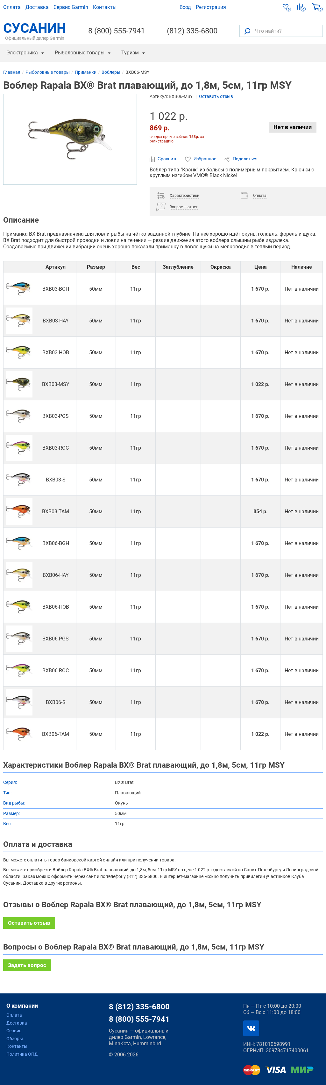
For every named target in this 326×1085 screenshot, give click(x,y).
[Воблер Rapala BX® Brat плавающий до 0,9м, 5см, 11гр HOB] (19, 352)
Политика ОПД (22, 1054)
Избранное (205, 158)
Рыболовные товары (79, 53)
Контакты (105, 7)
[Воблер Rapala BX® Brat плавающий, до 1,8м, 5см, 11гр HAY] (19, 575)
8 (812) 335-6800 (139, 1007)
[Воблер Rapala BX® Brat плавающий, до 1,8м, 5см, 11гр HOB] (19, 607)
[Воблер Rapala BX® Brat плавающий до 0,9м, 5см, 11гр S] (19, 479)
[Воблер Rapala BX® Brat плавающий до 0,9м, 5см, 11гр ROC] (19, 448)
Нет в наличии (292, 127)
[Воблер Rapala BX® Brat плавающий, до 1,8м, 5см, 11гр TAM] (19, 734)
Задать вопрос (27, 965)
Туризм (130, 53)
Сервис (13, 1030)
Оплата (12, 7)
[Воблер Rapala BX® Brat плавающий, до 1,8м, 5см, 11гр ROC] (19, 670)
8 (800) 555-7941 (116, 30)
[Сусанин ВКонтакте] (251, 1028)
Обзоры (14, 1038)
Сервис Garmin (70, 7)
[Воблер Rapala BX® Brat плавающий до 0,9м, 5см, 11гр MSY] (19, 384)
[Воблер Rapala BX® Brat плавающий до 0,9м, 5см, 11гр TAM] (19, 511)
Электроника (22, 53)
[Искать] (247, 31)
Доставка (37, 7)
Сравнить (167, 158)
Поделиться (244, 158)
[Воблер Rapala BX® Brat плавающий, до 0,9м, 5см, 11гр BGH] (19, 289)
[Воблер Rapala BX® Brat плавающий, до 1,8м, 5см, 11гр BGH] (19, 543)
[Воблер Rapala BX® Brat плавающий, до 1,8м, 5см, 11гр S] (19, 702)
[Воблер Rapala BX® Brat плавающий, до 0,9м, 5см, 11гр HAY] (19, 321)
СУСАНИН (34, 31)
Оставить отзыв (216, 96)
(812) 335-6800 (192, 30)
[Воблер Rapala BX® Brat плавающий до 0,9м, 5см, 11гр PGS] (19, 416)
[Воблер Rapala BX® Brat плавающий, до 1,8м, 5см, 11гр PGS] (19, 638)
